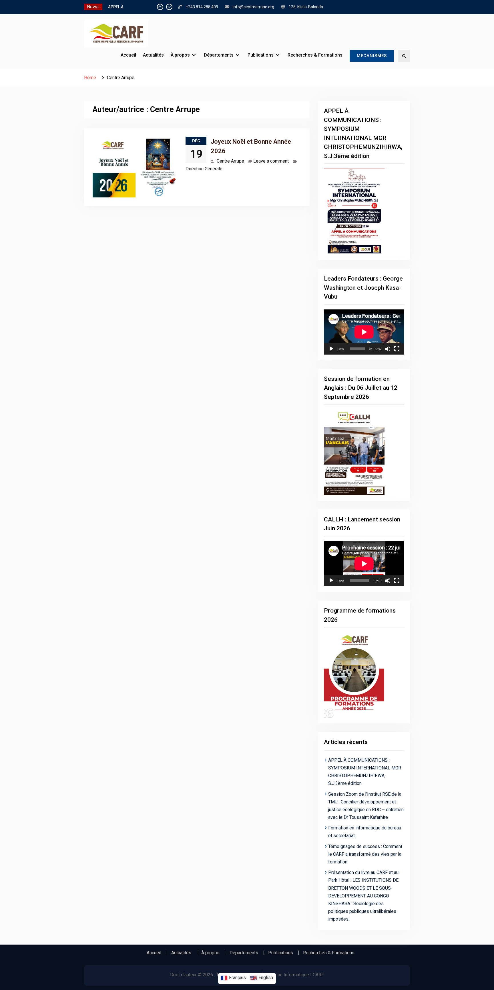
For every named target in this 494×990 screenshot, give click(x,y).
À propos (180, 55)
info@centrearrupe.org (253, 7)
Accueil (128, 55)
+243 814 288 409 (202, 7)
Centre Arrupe (230, 161)
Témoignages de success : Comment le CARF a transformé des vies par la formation (365, 854)
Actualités (153, 55)
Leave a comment (271, 161)
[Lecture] (331, 349)
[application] (364, 332)
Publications (261, 55)
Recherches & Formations (315, 55)
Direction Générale (204, 168)
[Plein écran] (397, 349)
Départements (219, 55)
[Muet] (388, 349)
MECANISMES (372, 55)
